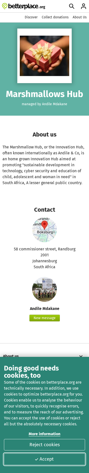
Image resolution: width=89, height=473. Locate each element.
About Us (80, 17)
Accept (47, 459)
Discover (31, 17)
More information (44, 434)
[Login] (84, 6)
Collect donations (55, 17)
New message (45, 318)
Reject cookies (44, 444)
